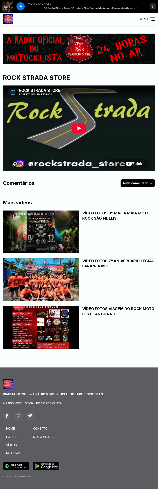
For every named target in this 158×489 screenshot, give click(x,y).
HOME (10, 428)
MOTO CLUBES (43, 437)
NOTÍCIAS (13, 453)
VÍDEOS (11, 445)
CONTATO (40, 428)
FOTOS (11, 437)
